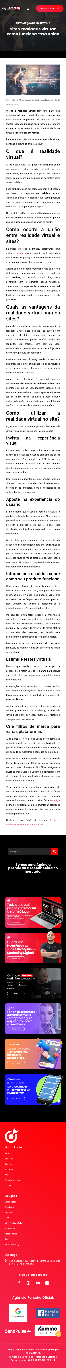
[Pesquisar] (54, 851)
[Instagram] (28, 1283)
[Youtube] (37, 1283)
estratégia (55, 800)
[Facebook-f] (19, 1283)
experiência (20, 253)
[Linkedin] (47, 1283)
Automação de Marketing (33, 23)
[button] (28, 8)
